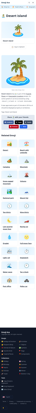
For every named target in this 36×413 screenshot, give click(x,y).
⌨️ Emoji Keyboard (7, 386)
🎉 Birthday (5, 364)
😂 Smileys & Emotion (8, 341)
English (6, 397)
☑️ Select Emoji (6, 389)
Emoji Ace (5, 2)
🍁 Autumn (22, 367)
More (24, 126)
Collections (5, 358)
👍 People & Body (7, 345)
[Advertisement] (18, 310)
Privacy (11, 401)
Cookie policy (13, 403)
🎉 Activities (23, 341)
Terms (4, 401)
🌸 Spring (22, 361)
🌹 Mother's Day (24, 374)
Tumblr (29, 122)
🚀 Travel (4, 374)
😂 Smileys (4, 361)
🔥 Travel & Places (7, 354)
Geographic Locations (16, 96)
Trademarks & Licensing (24, 401)
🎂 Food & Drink (6, 351)
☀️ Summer (23, 364)
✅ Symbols (23, 348)
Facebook (10, 122)
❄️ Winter (22, 371)
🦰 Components (24, 354)
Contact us (23, 403)
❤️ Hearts (4, 367)
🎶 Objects (22, 345)
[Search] (29, 2)
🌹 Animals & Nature (8, 348)
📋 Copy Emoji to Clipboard (7, 382)
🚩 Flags (22, 351)
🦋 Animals (5, 371)
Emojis (3, 338)
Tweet (20, 122)
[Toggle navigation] (33, 2)
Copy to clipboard (18, 47)
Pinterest (15, 126)
